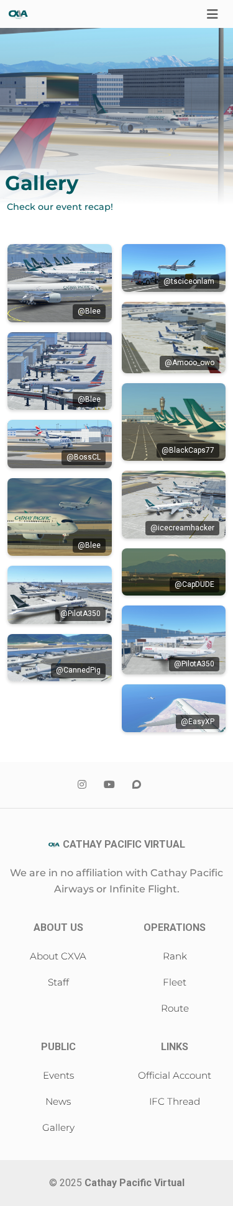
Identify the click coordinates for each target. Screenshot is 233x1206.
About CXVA (58, 956)
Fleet (174, 982)
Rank (175, 956)
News (58, 1101)
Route (175, 1008)
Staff (58, 982)
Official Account (174, 1075)
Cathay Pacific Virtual (135, 1183)
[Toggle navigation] (212, 14)
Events (58, 1075)
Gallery (58, 1127)
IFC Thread (174, 1101)
